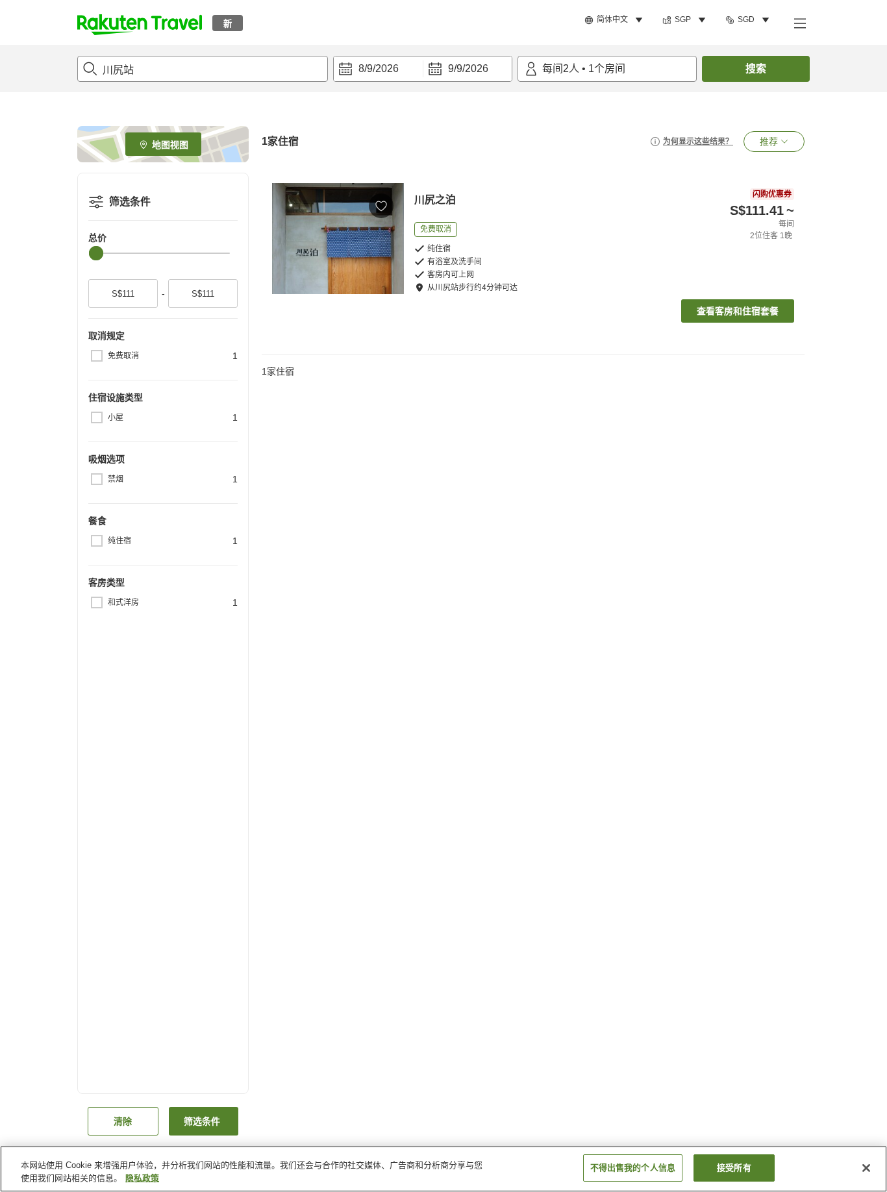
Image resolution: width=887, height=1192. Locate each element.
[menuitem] (615, 20)
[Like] (381, 205)
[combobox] (202, 69)
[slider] (96, 253)
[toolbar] (422, 69)
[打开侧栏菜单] (799, 22)
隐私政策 (142, 1178)
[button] (139, 22)
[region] (443, 1169)
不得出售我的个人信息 (632, 1168)
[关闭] (866, 1168)
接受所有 (734, 1168)
